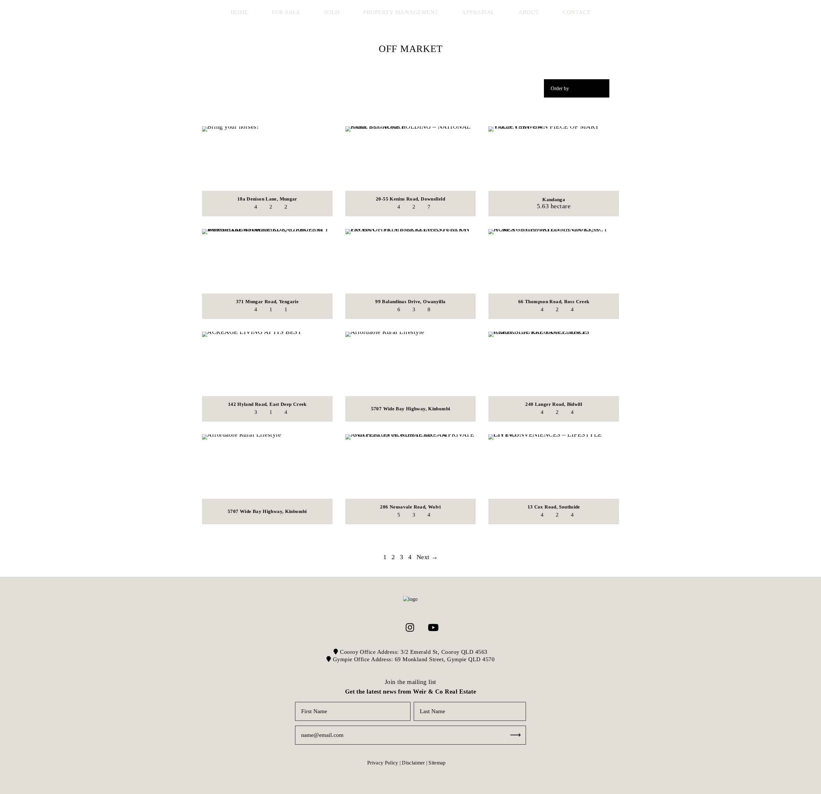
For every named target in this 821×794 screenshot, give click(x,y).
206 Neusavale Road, (410, 506)
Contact (577, 12)
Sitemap (436, 762)
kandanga (553, 199)
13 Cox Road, (554, 506)
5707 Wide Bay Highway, (410, 408)
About (528, 12)
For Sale (286, 12)
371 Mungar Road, (267, 301)
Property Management (400, 12)
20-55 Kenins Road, (410, 198)
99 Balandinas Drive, (410, 301)
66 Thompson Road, (553, 301)
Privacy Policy (382, 762)
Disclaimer (413, 762)
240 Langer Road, (553, 404)
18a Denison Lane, (267, 198)
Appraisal (478, 12)
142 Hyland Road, (267, 404)
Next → (427, 556)
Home (239, 12)
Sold (332, 12)
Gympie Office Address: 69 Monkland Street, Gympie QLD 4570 (413, 659)
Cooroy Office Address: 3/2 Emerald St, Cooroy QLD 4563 (412, 652)
